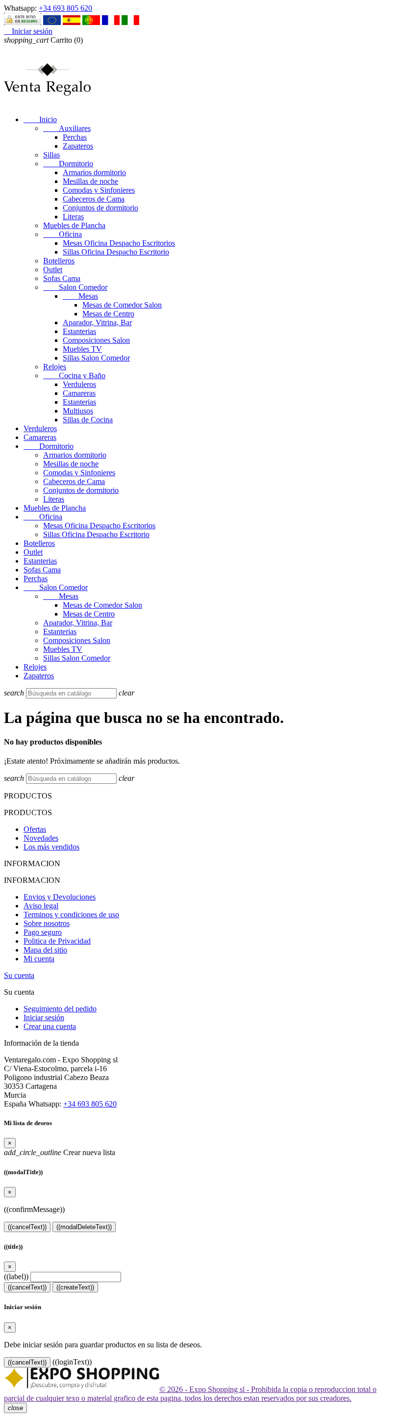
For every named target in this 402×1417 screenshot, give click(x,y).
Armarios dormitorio (94, 172)
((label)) (16, 1276)
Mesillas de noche (90, 181)
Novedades (41, 838)
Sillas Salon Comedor (96, 358)
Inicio (40, 119)
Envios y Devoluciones (60, 897)
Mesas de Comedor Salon (122, 305)
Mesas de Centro (108, 313)
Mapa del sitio (45, 950)
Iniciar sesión (44, 1017)
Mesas (80, 296)
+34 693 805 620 (65, 8)
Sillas (51, 155)
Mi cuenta (39, 958)
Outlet (52, 269)
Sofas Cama (61, 278)
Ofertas (35, 829)
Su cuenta (19, 975)
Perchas (75, 137)
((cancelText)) (27, 1227)
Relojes (54, 366)
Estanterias (79, 331)
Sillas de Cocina (88, 419)
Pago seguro (43, 932)
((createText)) (75, 1287)
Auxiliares (67, 128)
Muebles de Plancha (74, 225)
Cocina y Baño (74, 375)
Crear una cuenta (50, 1026)
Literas (73, 216)
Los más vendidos (51, 847)
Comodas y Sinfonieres (99, 190)
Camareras (79, 393)
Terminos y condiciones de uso (71, 914)
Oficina (62, 234)
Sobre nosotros (47, 923)
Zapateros (78, 146)
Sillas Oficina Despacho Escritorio (116, 252)
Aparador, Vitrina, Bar (97, 322)
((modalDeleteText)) (84, 1227)
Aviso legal (41, 906)
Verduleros (79, 384)
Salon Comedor (75, 287)
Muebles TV (82, 349)
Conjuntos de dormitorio (100, 208)
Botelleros (59, 261)
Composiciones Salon (96, 340)
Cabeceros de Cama (94, 199)
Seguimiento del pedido (60, 1009)
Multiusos (78, 411)
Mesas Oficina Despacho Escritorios (119, 243)
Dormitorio (68, 163)
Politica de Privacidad (57, 941)
